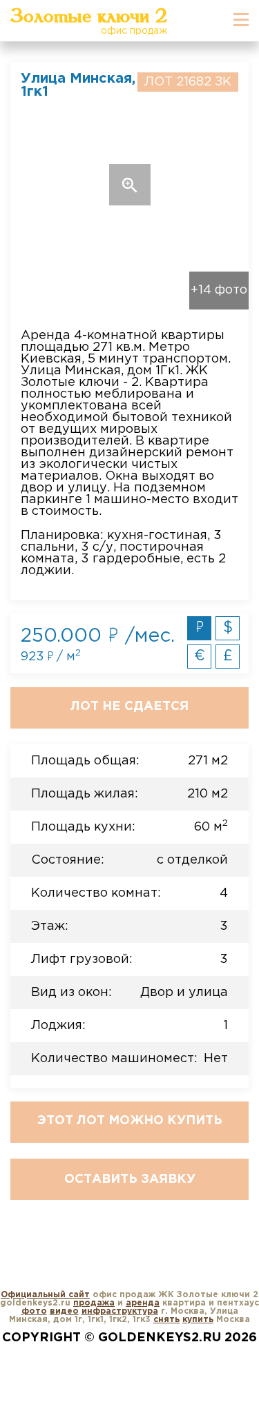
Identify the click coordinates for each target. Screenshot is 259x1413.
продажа (94, 1303)
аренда (143, 1303)
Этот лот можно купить (129, 1120)
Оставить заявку (129, 1179)
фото (34, 1311)
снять (166, 1319)
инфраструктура (119, 1311)
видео (64, 1311)
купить (197, 1319)
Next (225, 185)
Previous (34, 185)
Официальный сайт (45, 1295)
